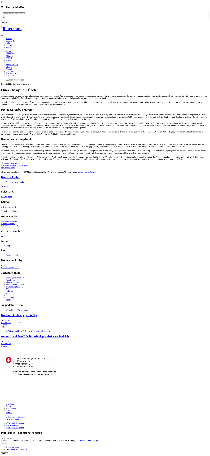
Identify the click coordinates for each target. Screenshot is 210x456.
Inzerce (8, 410)
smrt (7, 295)
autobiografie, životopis (15, 278)
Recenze (9, 52)
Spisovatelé (10, 41)
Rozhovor (9, 54)
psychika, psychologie (14, 287)
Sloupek (9, 69)
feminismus (10, 280)
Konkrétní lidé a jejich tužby (19, 315)
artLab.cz (15, 447)
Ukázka (9, 67)
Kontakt (9, 413)
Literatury (9, 45)
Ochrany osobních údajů (88, 440)
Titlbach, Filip (6, 197)
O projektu (10, 404)
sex (7, 293)
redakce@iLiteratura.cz (86, 172)
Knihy (8, 43)
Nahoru (4, 454)
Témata (9, 39)
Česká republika (12, 255)
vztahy (8, 300)
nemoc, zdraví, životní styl (16, 284)
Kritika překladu (12, 65)
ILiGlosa (9, 71)
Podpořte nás (11, 408)
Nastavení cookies (13, 419)
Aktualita (9, 56)
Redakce (9, 406)
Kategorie (9, 47)
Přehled (9, 58)
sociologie (5, 236)
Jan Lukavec (6, 323)
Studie (8, 60)
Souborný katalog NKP (10, 268)
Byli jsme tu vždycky (9, 207)
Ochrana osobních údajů (15, 417)
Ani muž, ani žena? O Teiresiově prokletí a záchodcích (35, 336)
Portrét (8, 62)
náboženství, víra (12, 282)
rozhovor (9, 291)
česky (8, 245)
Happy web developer (18, 449)
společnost (10, 297)
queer (8, 289)
